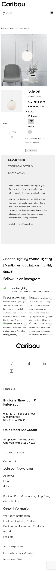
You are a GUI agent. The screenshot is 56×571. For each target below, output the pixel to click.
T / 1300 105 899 (14, 452)
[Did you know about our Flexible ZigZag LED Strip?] (41, 308)
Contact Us (10, 461)
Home (3, 28)
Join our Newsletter (18, 468)
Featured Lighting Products (20, 521)
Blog (6, 481)
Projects (8, 537)
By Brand (10, 28)
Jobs (6, 486)
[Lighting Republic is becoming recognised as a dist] (15, 334)
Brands (7, 531)
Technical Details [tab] (20, 166)
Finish (31, 127)
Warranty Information (16, 516)
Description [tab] (16, 160)
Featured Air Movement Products (23, 526)
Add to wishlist (34, 97)
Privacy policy (9, 553)
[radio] (31, 121)
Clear (31, 112)
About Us (8, 476)
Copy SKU (30, 150)
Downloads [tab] (16, 173)
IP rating (32, 116)
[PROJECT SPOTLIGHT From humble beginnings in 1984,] (15, 308)
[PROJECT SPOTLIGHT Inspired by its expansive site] (41, 334)
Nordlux (19, 28)
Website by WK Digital (12, 559)
